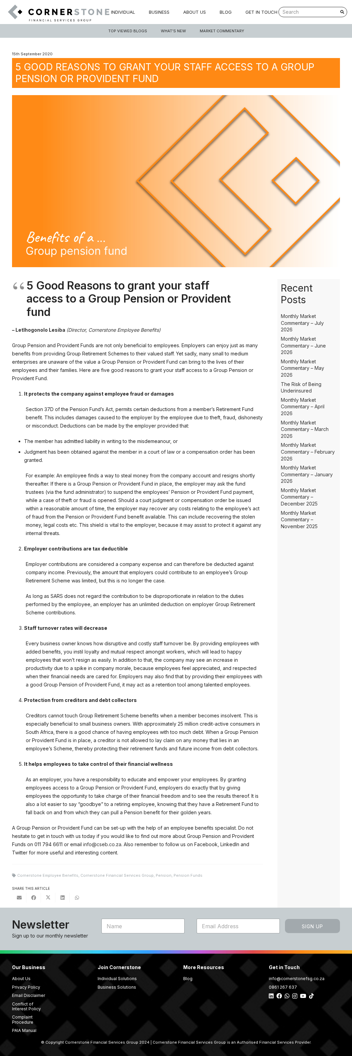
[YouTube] (303, 996)
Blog (187, 978)
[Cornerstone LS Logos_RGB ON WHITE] (57, 12)
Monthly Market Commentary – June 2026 (303, 345)
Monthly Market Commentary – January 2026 (307, 474)
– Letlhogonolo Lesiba (39, 330)
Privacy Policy (26, 987)
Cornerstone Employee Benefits (47, 875)
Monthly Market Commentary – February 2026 (308, 451)
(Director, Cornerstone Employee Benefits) (113, 330)
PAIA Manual (24, 1030)
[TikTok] (311, 996)
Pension (164, 875)
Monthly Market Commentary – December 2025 (299, 497)
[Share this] (33, 897)
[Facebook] (279, 996)
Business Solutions (117, 987)
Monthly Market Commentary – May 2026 (302, 368)
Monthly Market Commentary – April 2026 (302, 406)
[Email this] (19, 897)
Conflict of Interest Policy (26, 1006)
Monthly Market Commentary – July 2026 (302, 322)
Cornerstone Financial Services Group (117, 875)
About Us (21, 978)
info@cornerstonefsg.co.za (296, 978)
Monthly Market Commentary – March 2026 (305, 429)
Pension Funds (188, 875)
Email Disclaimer (28, 995)
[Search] (342, 12)
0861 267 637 (283, 987)
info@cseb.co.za (102, 844)
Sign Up (312, 926)
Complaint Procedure (22, 1019)
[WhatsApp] (287, 996)
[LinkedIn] (271, 996)
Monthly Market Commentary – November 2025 (299, 519)
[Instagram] (294, 996)
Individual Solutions (117, 978)
